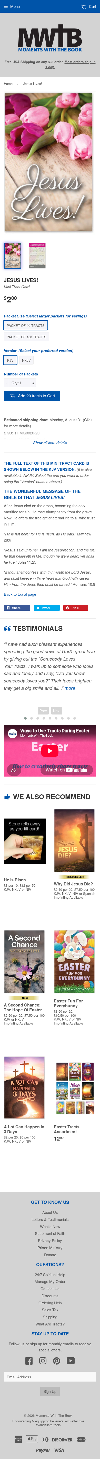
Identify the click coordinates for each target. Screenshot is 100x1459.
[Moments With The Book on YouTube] (71, 1362)
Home (8, 83)
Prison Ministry (50, 1247)
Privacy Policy (50, 1240)
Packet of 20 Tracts (26, 325)
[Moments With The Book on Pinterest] (57, 1362)
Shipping (50, 1316)
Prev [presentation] (43, 710)
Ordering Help (50, 1302)
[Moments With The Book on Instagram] (43, 1362)
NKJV (26, 360)
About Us (50, 1212)
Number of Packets (21, 374)
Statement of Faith (50, 1233)
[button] (25, 718)
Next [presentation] (57, 710)
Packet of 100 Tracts (26, 336)
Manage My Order (50, 1281)
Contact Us (50, 1288)
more (70, 688)
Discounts (50, 1295)
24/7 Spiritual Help (50, 1274)
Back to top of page (20, 594)
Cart (92, 6)
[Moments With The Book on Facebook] (29, 1362)
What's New (50, 1226)
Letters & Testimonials (50, 1219)
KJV (10, 360)
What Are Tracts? (50, 1323)
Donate (50, 1254)
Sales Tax (50, 1309)
